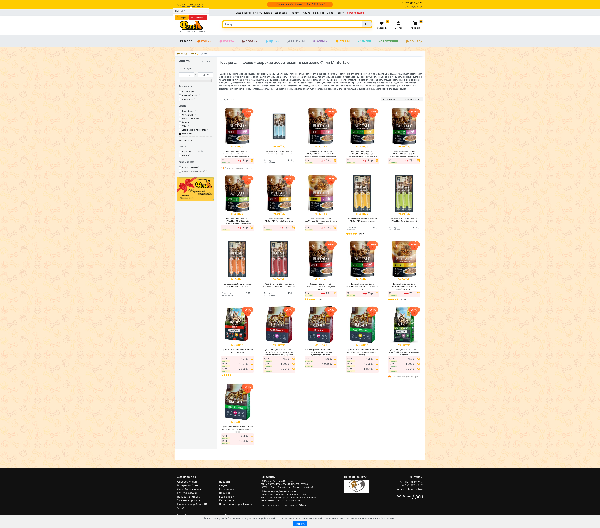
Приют (340, 12)
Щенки (274, 41)
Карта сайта (226, 500)
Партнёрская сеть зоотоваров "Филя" (284, 505)
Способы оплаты (187, 481)
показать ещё (185, 140)
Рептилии (390, 41)
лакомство (187, 99)
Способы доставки (189, 489)
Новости (295, 12)
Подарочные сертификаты (235, 504)
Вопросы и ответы (188, 496)
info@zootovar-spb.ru (410, 489)
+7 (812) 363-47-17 (411, 481)
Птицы (345, 41)
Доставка (281, 12)
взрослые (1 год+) (191, 151)
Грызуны (298, 41)
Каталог (186, 41)
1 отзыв (361, 233)
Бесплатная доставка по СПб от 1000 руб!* (300, 4)
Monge (185, 122)
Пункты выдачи (263, 12)
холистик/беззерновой (193, 171)
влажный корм (189, 95)
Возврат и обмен (187, 485)
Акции (307, 12)
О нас (329, 12)
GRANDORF (188, 115)
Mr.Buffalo (187, 133)
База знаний (243, 12)
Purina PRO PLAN (191, 118)
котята (185, 155)
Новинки (318, 12)
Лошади (416, 41)
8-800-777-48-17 (412, 485)
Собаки (252, 41)
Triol (184, 126)
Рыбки (366, 41)
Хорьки (322, 41)
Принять (300, 523)
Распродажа (356, 12)
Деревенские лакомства (194, 130)
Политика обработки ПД (192, 504)
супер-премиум (190, 167)
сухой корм (188, 91)
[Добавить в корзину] (251, 160)
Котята (228, 41)
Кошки (206, 41)
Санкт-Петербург (190, 4)
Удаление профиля (188, 500)
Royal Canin (187, 111)
